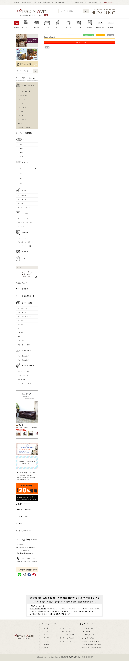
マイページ (100, 35)
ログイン (110, 35)
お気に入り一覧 (88, 35)
